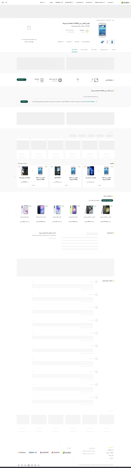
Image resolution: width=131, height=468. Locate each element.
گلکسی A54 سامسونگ (73, 217)
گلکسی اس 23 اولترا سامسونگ (105, 217)
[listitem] (98, 176)
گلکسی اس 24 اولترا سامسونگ (89, 217)
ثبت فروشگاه (110, 450)
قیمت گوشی (108, 20)
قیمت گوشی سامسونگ (101, 20)
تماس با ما (111, 455)
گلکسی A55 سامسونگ (57, 217)
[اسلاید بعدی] (15, 176)
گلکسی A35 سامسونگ (25, 217)
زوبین (113, 20)
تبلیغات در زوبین (109, 452)
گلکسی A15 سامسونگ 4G (41, 217)
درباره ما (111, 458)
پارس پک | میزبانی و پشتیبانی (88, 451)
